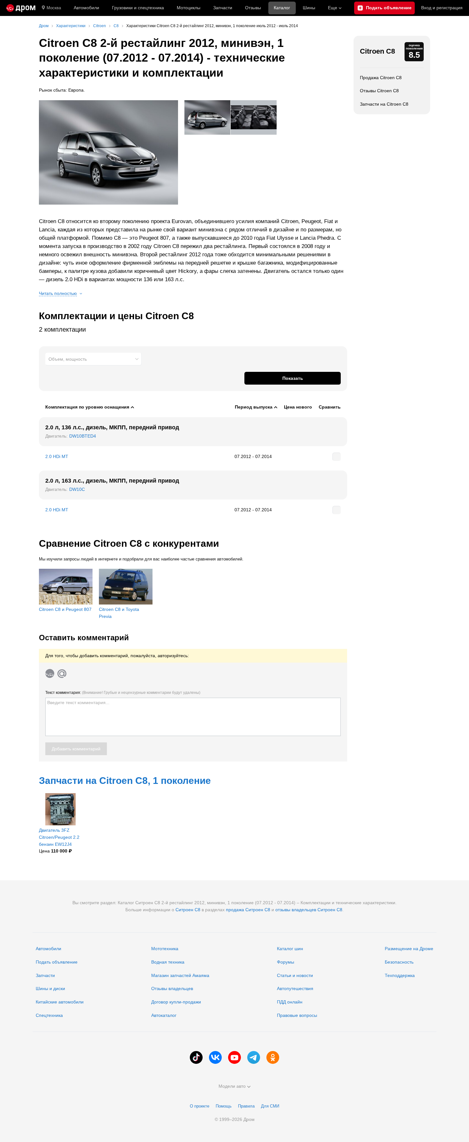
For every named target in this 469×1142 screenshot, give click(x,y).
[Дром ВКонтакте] (215, 1057)
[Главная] (20, 8)
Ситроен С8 (187, 909)
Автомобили (86, 7)
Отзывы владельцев (172, 988)
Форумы (285, 962)
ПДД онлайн (289, 1001)
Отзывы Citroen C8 (379, 90)
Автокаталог (163, 1015)
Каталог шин (290, 948)
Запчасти (222, 7)
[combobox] (93, 359)
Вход (442, 7)
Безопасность (399, 962)
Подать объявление (57, 962)
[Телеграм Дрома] (253, 1057)
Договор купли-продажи (176, 1001)
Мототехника (164, 948)
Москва (54, 7)
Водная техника (167, 962)
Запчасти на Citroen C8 (384, 104)
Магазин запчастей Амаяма (180, 975)
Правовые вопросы (297, 1015)
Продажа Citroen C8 (381, 77)
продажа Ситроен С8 (248, 909)
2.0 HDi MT (56, 456)
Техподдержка (400, 975)
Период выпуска (253, 406)
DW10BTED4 (82, 436)
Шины (309, 7)
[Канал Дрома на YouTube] (234, 1057)
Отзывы (253, 7)
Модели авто (232, 1086)
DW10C (77, 489)
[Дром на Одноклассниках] (272, 1057)
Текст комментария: (122, 693)
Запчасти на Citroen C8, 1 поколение (125, 780)
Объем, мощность (67, 359)
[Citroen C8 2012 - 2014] (108, 152)
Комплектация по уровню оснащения (87, 406)
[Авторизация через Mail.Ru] (61, 673)
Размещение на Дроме (409, 948)
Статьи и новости (295, 975)
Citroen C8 (377, 51)
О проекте (199, 1106)
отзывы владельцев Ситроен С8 (308, 909)
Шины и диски (50, 988)
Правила (246, 1106)
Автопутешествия (295, 988)
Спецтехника (49, 1015)
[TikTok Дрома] (196, 1057)
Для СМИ (270, 1106)
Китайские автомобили (60, 1001)
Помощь (224, 1106)
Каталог (282, 7)
